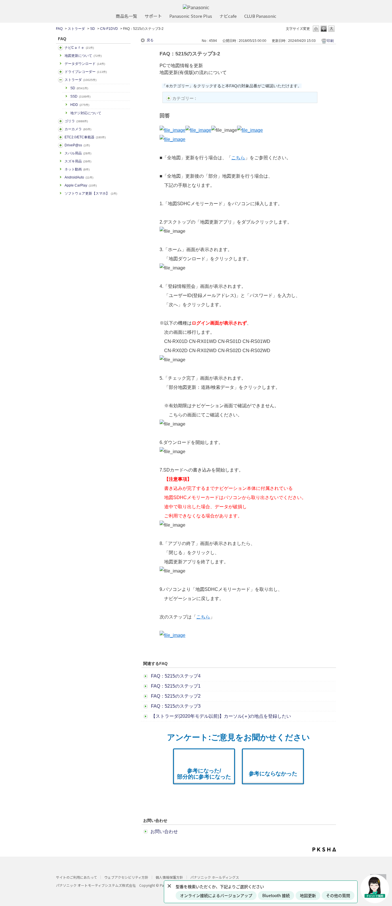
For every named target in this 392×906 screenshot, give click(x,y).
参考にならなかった (273, 774)
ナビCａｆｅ (79, 48)
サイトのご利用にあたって (76, 877)
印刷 (330, 41)
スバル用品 (78, 153)
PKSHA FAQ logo (324, 849)
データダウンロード (85, 64)
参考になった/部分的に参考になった (204, 774)
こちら (238, 157)
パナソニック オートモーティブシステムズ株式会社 (96, 885)
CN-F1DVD (109, 29)
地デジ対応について (85, 113)
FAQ (59, 29)
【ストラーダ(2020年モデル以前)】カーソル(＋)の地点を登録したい (221, 716)
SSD (80, 96)
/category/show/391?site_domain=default (60, 79)
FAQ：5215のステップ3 (176, 706)
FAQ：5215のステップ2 (176, 696)
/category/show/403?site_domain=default (60, 145)
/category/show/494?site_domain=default (60, 129)
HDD (79, 105)
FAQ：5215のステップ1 (176, 686)
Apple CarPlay (81, 185)
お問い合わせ (164, 831)
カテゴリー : (184, 98)
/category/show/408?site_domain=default (60, 47)
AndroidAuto (79, 177)
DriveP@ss (77, 145)
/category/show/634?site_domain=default (60, 71)
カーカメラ (78, 129)
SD (92, 29)
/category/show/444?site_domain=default (60, 137)
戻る (150, 40)
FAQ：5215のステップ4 (176, 676)
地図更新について (83, 56)
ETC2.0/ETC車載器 (85, 137)
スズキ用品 (78, 161)
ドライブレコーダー (86, 72)
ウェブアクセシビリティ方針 (126, 877)
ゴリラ (76, 121)
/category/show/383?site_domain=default (60, 121)
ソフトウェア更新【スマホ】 (91, 193)
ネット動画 (77, 169)
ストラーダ (76, 29)
